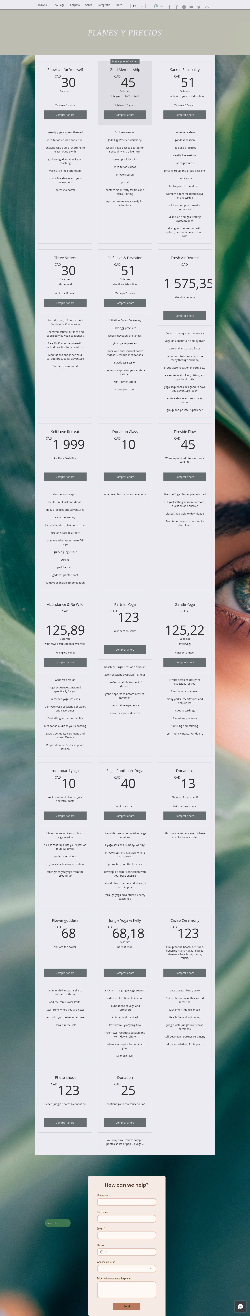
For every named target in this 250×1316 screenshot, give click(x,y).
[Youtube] (191, 7)
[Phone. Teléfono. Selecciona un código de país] (103, 1252)
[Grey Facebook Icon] (176, 7)
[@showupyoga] (184, 7)
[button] (75, 5)
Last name (102, 1211)
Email (101, 1228)
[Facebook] (169, 7)
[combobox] (126, 1268)
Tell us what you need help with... (115, 1278)
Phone (100, 1245)
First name (102, 1195)
